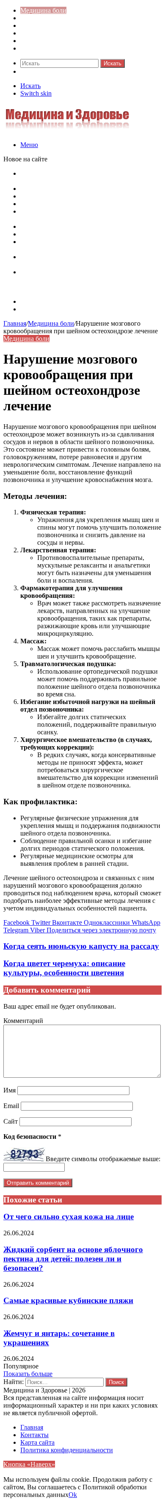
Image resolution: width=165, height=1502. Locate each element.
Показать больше (27, 1373)
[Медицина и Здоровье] (67, 130)
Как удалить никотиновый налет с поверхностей (90, 203)
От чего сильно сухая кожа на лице (68, 1216)
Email (11, 1105)
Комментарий (23, 1020)
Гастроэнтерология (48, 33)
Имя (9, 1090)
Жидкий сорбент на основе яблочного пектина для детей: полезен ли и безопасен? (73, 1258)
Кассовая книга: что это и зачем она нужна (82, 196)
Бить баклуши (40, 234)
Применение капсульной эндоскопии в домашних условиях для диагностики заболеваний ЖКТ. (76, 279)
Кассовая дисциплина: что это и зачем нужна (85, 188)
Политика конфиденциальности (66, 1450)
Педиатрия (36, 40)
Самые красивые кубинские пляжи (68, 1300)
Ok (73, 1494)
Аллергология (40, 25)
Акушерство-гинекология (57, 17)
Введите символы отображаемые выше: (103, 1158)
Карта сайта (37, 301)
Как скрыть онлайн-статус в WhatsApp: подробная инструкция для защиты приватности (90, 177)
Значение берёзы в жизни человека (70, 226)
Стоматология (40, 48)
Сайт (10, 1121)
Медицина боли (43, 10)
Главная (14, 323)
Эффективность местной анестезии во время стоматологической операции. (84, 245)
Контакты (34, 309)
